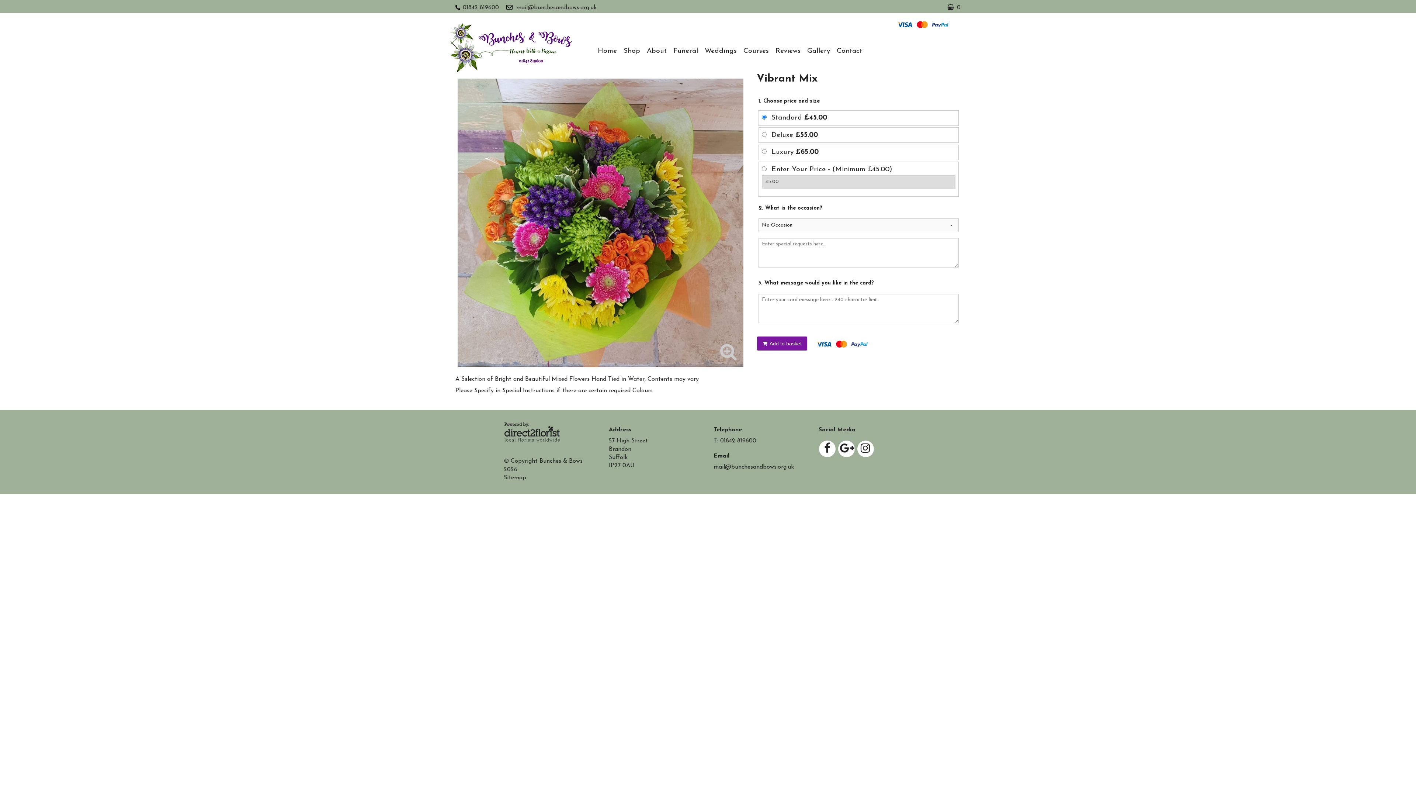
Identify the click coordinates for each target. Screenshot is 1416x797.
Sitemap (515, 478)
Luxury (795, 152)
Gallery (818, 51)
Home (607, 51)
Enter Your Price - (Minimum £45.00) (831, 169)
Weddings (721, 51)
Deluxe (794, 135)
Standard (799, 117)
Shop (632, 51)
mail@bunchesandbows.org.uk (556, 8)
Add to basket (785, 343)
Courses (756, 51)
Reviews (788, 51)
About (657, 51)
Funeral (685, 51)
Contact (849, 51)
